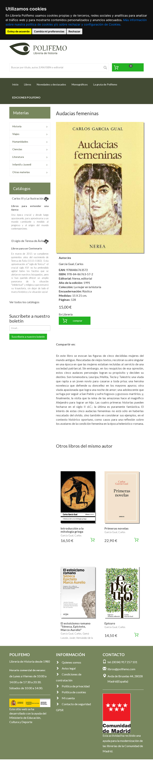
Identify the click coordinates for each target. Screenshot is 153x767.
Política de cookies (74, 692)
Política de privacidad (76, 686)
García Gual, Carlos (71, 264)
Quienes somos (71, 662)
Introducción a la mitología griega (72, 530)
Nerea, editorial (82, 278)
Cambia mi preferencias (49, 31)
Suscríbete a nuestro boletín (28, 336)
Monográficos (80, 84)
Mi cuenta (68, 698)
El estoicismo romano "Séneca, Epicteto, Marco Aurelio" (75, 626)
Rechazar (74, 31)
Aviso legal (69, 668)
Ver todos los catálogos (24, 302)
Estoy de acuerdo (18, 31)
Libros (27, 84)
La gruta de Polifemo (105, 84)
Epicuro (109, 623)
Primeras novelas (116, 528)
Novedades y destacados (51, 84)
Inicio (16, 84)
